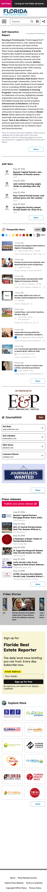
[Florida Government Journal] (12, 777)
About (12, 878)
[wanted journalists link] (23, 402)
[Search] (32, 21)
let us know (29, 137)
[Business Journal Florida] (12, 714)
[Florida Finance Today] (34, 745)
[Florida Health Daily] (34, 777)
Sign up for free (23, 681)
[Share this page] (43, 21)
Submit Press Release (14, 883)
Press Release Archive (27, 878)
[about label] (15, 251)
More (36, 149)
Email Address (13, 671)
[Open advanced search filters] (37, 21)
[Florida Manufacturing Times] (12, 793)
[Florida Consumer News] (12, 729)
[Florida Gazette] (34, 761)
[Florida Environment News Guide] (12, 745)
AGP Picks (6, 4)
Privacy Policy (35, 888)
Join (40, 417)
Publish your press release (18, 503)
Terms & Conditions (34, 883)
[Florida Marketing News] (34, 793)
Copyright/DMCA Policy (16, 888)
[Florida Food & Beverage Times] (12, 761)
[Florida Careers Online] (34, 714)
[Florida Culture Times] (34, 729)
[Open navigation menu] (4, 21)
